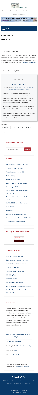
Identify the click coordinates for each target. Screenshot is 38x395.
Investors (28, 381)
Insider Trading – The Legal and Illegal (16, 264)
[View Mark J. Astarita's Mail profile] (19, 79)
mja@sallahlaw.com (14, 89)
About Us (27, 383)
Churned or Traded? (11, 278)
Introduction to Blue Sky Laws (14, 168)
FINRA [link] (29, 100)
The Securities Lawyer (15, 341)
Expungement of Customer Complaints (17, 164)
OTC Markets (10, 206)
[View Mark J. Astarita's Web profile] (15, 79)
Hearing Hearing (10, 175)
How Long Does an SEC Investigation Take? (18, 286)
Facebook (16, 355)
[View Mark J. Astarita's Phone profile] (22, 79)
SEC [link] (23, 100)
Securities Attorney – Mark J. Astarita (16, 183)
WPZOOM (23, 392)
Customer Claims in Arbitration (14, 256)
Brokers (22, 381)
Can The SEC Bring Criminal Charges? (17, 203)
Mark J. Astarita (19, 84)
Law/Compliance (18, 383)
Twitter (15, 350)
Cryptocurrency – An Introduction (15, 221)
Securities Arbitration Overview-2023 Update (18, 218)
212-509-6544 (29, 87)
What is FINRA (10, 210)
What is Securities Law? (13, 179)
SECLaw (18, 376)
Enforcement (14, 381)
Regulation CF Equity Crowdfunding (16, 214)
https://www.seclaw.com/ (28, 62)
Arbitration (6, 381)
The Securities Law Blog (24, 346)
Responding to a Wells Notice (14, 187)
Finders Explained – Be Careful (15, 172)
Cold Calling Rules (11, 275)
